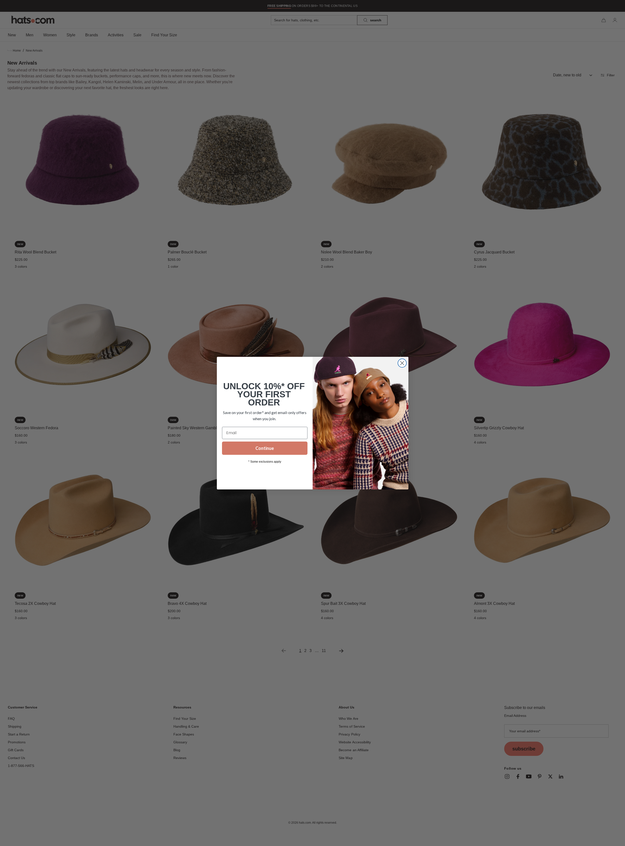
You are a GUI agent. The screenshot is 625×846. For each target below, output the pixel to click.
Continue (264, 448)
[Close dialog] (402, 363)
